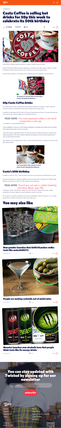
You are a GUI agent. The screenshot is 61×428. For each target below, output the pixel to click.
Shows (5, 417)
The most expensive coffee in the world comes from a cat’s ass (38, 120)
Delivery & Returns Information (41, 414)
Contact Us (35, 419)
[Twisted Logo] (5, 2)
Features (6, 411)
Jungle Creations (37, 417)
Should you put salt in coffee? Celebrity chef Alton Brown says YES (37, 186)
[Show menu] (57, 2)
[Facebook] (6, 425)
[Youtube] (4, 425)
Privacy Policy (36, 411)
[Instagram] (12, 425)
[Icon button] (44, 27)
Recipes (6, 409)
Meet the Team (8, 414)
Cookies (34, 409)
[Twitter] (8, 425)
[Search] (54, 2)
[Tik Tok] (10, 425)
